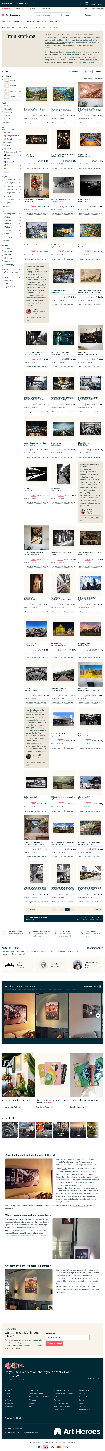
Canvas (86, 60)
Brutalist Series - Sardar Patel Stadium (36, 733)
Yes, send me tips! (54, 1343)
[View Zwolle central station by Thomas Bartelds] (56, 1010)
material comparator (80, 1206)
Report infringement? (58, 1442)
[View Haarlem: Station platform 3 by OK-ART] (91, 1013)
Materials (40, 21)
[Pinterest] (17, 1418)
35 (72, 909)
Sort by (98, 71)
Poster (47, 62)
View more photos (91, 986)
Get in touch (94, 1378)
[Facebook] (20, 1418)
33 (62, 909)
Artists (29, 21)
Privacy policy (71, 1442)
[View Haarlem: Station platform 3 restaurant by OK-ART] (26, 1022)
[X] (23, 1418)
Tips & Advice (54, 21)
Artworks (5, 21)
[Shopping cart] (101, 15)
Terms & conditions (36, 1442)
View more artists (93, 948)
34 (67, 909)
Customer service (62, 1390)
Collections (17, 21)
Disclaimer (47, 1442)
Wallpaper (59, 1165)
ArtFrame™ (94, 60)
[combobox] (46, 15)
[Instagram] (14, 1418)
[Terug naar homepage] (11, 15)
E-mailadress (51, 1333)
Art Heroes (84, 1390)
